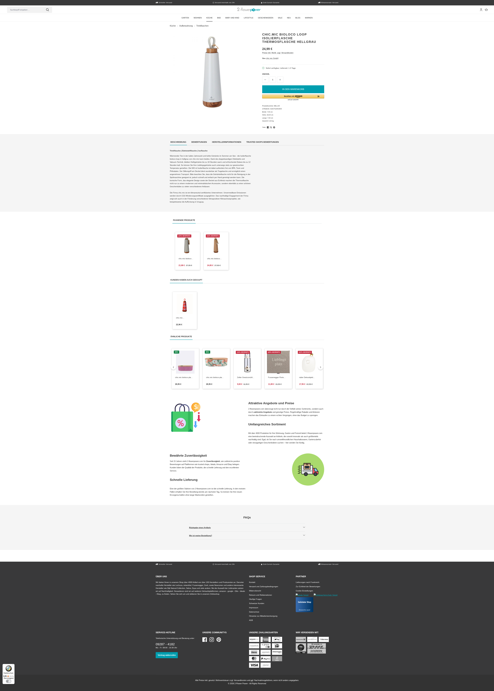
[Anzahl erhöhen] (280, 80)
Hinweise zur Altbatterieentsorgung (263, 616)
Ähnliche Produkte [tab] (181, 336)
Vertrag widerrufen (168, 655)
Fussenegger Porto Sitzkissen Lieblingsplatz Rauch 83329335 (278, 377)
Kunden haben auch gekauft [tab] (186, 280)
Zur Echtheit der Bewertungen (308, 586)
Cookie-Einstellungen (304, 591)
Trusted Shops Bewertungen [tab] (262, 142)
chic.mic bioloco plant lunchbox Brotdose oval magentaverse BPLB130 (184, 377)
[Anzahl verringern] (265, 80)
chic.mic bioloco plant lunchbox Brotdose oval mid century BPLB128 (215, 377)
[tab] (178, 142)
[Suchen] (47, 10)
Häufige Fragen (255, 599)
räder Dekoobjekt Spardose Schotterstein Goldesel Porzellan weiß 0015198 (309, 377)
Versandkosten (240, 680)
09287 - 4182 (165, 644)
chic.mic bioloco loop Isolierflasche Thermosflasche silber (186, 259)
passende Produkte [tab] (184, 220)
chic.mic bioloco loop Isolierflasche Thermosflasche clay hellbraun (216, 259)
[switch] (8, 681)
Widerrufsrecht (255, 591)
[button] (293, 97)
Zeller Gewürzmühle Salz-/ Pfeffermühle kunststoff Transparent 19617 (247, 377)
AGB (251, 620)
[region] (211, 73)
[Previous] (173, 367)
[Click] (249, 9)
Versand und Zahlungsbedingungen (263, 586)
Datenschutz (254, 612)
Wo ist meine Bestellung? (202, 535)
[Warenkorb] (486, 9)
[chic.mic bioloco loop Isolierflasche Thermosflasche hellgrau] (211, 73)
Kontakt (252, 582)
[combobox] (25, 10)
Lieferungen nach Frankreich (307, 582)
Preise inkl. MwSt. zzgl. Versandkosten (277, 53)
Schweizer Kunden (256, 603)
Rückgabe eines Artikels (202, 527)
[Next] (320, 367)
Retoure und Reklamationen (260, 595)
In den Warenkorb (293, 89)
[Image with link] (208, 417)
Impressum (253, 607)
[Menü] (13, 665)
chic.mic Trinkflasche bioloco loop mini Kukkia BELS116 (184, 318)
